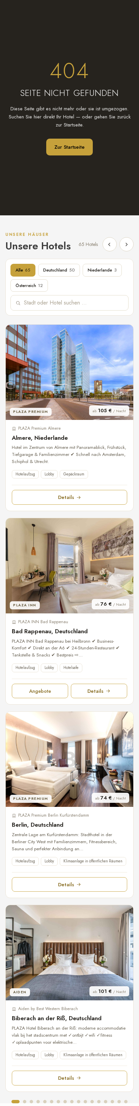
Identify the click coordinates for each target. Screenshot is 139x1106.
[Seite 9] (72, 1101)
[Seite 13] (99, 1101)
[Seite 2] (24, 1101)
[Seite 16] (119, 1101)
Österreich (29, 285)
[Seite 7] (58, 1101)
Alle (23, 270)
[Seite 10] (78, 1101)
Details (66, 497)
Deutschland (59, 270)
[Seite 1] (15, 1101)
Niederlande (102, 270)
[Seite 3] (31, 1101)
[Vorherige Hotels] (110, 244)
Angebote (40, 690)
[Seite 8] (65, 1101)
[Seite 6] (51, 1101)
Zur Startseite (69, 147)
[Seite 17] (126, 1101)
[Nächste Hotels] (126, 244)
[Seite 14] (105, 1101)
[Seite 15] (112, 1101)
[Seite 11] (85, 1101)
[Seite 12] (92, 1101)
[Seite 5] (45, 1101)
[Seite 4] (38, 1101)
